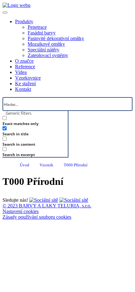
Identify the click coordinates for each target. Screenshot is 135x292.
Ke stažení (25, 83)
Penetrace (37, 27)
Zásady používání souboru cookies (37, 217)
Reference (25, 66)
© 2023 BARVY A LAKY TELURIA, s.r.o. (47, 205)
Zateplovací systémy (48, 55)
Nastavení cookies (21, 211)
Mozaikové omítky (46, 44)
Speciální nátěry (43, 49)
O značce (24, 61)
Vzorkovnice (28, 78)
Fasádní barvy (42, 32)
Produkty (24, 21)
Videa (21, 72)
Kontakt (23, 89)
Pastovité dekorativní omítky (56, 38)
